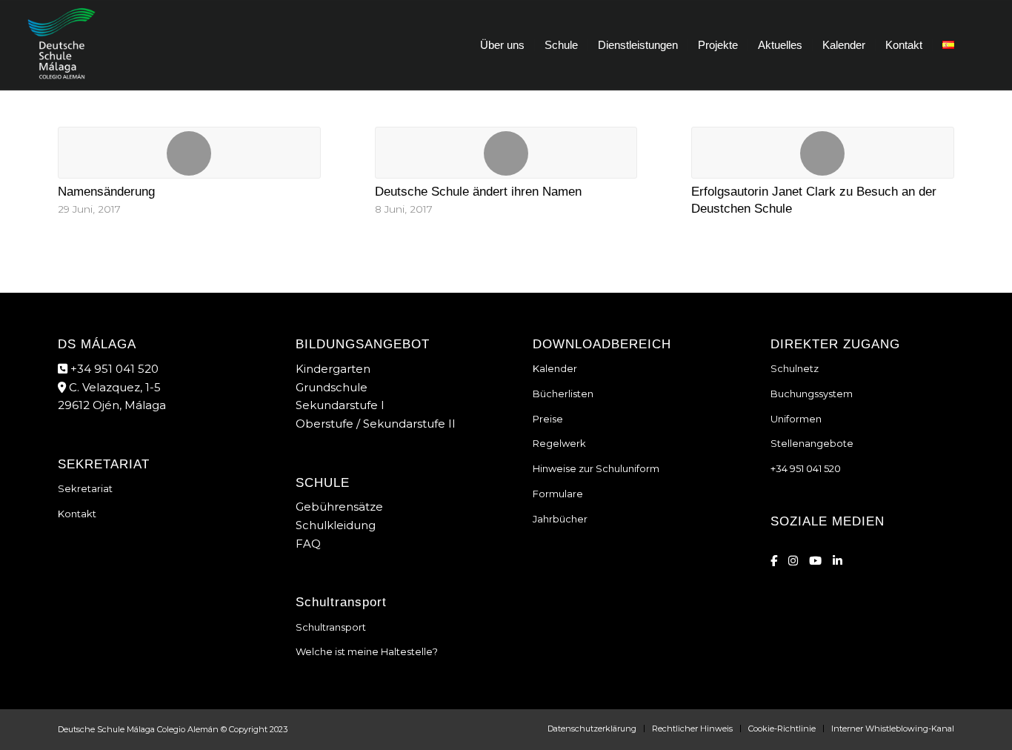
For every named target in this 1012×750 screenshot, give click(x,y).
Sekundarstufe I (340, 405)
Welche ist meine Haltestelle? (367, 651)
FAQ (308, 544)
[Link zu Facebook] (773, 561)
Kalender (555, 368)
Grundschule (331, 387)
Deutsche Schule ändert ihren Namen (478, 191)
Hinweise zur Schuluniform (596, 468)
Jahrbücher (560, 519)
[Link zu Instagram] (793, 561)
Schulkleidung (336, 525)
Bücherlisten (563, 393)
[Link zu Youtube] (815, 561)
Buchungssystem (811, 393)
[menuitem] (502, 45)
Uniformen (796, 419)
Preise (548, 419)
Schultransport (331, 627)
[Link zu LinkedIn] (837, 561)
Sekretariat (85, 488)
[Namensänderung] (189, 153)
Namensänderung (106, 191)
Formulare (558, 494)
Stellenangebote (811, 443)
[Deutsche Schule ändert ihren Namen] (506, 153)
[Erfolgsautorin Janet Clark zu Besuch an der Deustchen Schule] (822, 153)
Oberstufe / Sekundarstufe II (376, 424)
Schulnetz (794, 368)
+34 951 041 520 (113, 369)
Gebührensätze (339, 507)
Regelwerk (559, 443)
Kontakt (77, 514)
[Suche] (978, 45)
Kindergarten (333, 369)
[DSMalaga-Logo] (61, 45)
